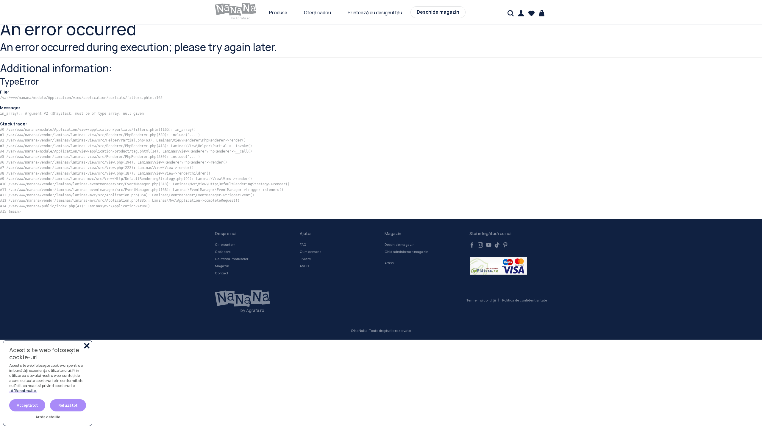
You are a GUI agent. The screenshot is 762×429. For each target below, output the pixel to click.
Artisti (389, 263)
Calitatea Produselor (231, 259)
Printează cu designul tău (375, 13)
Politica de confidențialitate (524, 300)
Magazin (222, 266)
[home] (236, 9)
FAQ (303, 244)
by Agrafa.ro (240, 18)
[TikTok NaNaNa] (497, 245)
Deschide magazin (438, 12)
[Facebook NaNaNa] (472, 245)
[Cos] (542, 13)
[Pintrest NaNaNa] (505, 245)
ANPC (304, 266)
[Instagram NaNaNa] (480, 245)
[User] (521, 13)
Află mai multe (23, 390)
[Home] (239, 298)
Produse (278, 13)
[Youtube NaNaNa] (488, 245)
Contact (221, 273)
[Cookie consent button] (87, 346)
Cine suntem (225, 244)
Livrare (305, 259)
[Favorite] (531, 13)
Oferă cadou (317, 13)
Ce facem (223, 251)
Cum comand (310, 251)
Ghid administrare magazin (406, 251)
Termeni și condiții (481, 300)
